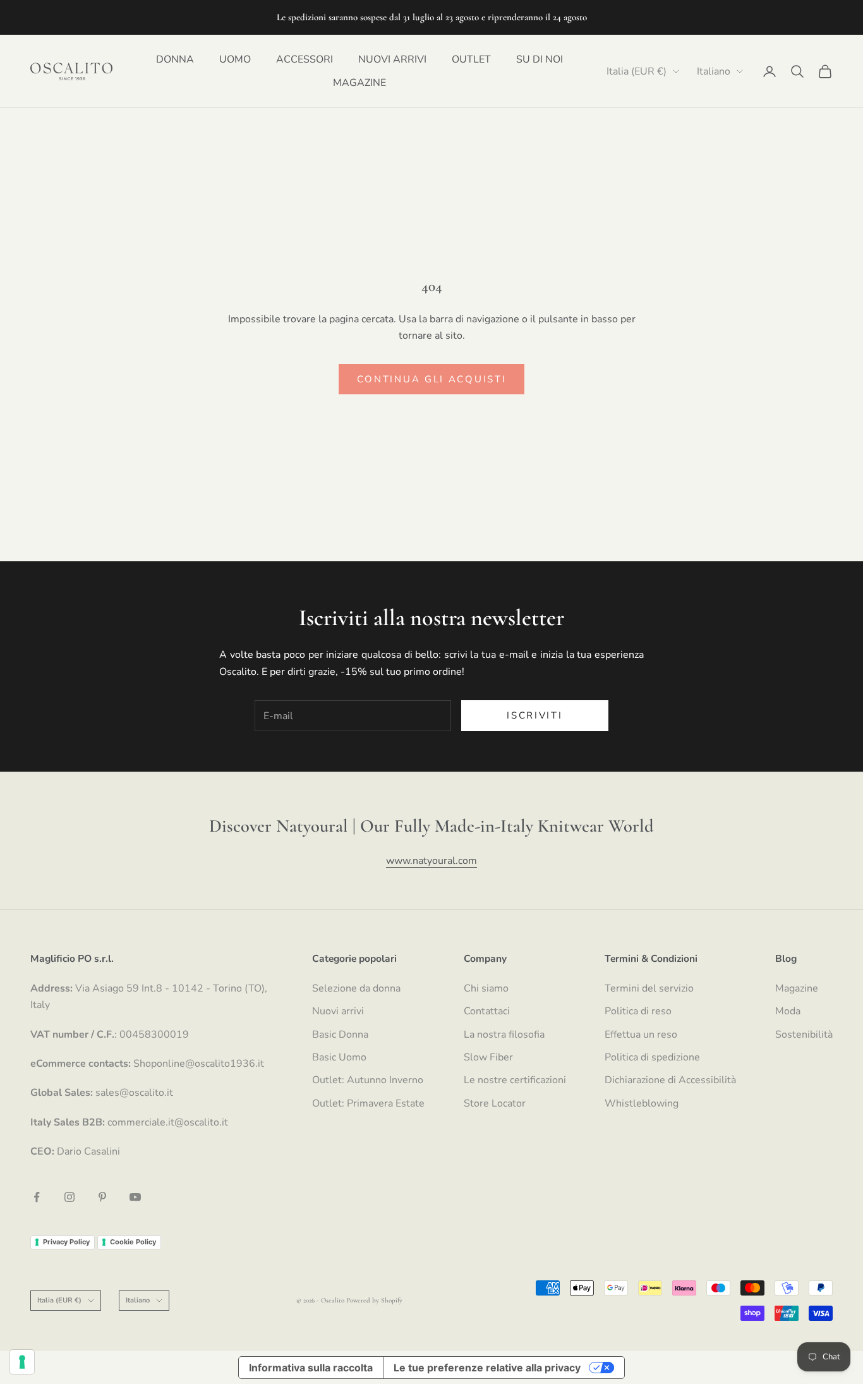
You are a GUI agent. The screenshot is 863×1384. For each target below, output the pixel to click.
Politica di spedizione (652, 1057)
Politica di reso (638, 1011)
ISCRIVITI (534, 715)
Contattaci (487, 1011)
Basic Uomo (339, 1057)
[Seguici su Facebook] (36, 1197)
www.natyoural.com (431, 861)
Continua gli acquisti (432, 379)
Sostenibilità (804, 1034)
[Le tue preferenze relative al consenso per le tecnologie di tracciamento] (22, 1362)
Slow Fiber (488, 1057)
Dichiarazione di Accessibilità (670, 1080)
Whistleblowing (642, 1103)
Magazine (796, 988)
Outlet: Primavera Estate (368, 1103)
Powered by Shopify (374, 1300)
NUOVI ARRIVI (392, 59)
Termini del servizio (649, 988)
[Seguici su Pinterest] (102, 1197)
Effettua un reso (641, 1034)
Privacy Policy (66, 1241)
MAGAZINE (359, 83)
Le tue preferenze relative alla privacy (487, 1367)
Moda (787, 1011)
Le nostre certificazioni (515, 1080)
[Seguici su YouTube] (135, 1197)
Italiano (713, 71)
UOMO (235, 59)
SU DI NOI (539, 59)
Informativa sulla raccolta (311, 1367)
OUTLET (471, 59)
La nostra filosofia (504, 1034)
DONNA (175, 59)
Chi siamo (486, 988)
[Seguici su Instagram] (69, 1197)
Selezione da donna (356, 988)
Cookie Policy (133, 1241)
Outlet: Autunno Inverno (367, 1080)
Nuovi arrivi (338, 1011)
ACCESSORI (304, 59)
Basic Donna (340, 1034)
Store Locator (495, 1103)
